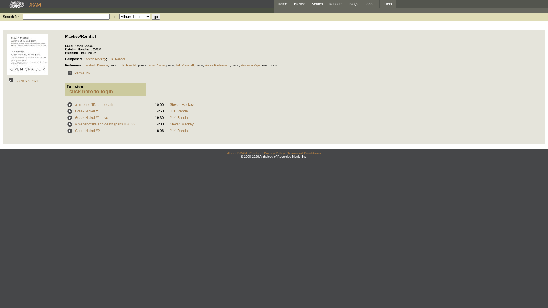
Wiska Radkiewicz (217, 65)
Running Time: (76, 52)
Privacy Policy (274, 153)
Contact (255, 153)
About (371, 4)
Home (282, 4)
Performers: (74, 65)
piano (113, 65)
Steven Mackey (95, 59)
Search (317, 4)
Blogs (353, 4)
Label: (70, 46)
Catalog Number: (78, 49)
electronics (269, 65)
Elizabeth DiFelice (96, 65)
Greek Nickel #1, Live (91, 118)
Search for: (11, 17)
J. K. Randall (116, 59)
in (115, 17)
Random (335, 4)
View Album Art (27, 81)
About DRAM (237, 153)
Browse (300, 4)
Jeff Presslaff (185, 65)
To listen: (76, 86)
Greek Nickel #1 (87, 111)
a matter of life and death (94, 105)
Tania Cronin (156, 65)
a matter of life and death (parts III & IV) (105, 124)
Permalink (82, 73)
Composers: (74, 59)
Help (388, 4)
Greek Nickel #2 (87, 131)
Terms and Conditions (304, 153)
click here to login (91, 91)
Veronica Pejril (250, 65)
